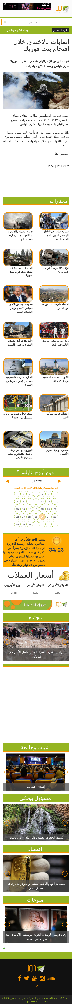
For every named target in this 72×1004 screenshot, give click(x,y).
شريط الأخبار (60, 30)
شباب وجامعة (35, 747)
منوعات (35, 899)
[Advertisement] (36, 704)
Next (65, 642)
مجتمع (35, 617)
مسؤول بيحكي (35, 798)
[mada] (27, 9)
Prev (7, 642)
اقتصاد (35, 848)
